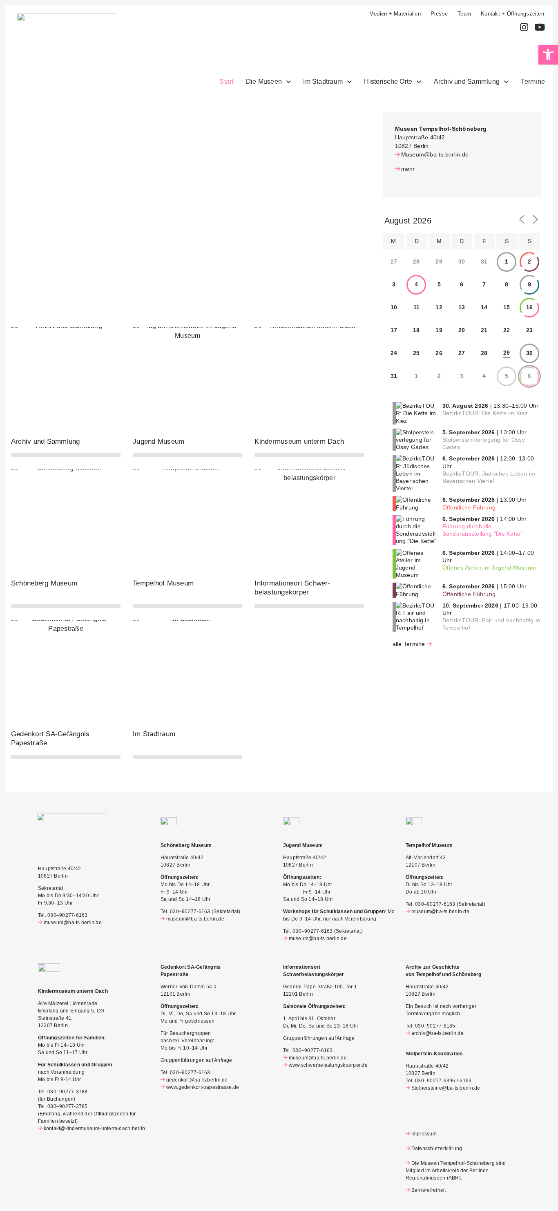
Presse (439, 14)
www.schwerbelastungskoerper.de (328, 1065)
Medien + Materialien (395, 14)
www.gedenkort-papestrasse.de (202, 1087)
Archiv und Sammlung (467, 81)
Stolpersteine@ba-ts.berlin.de (445, 1088)
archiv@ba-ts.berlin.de (437, 1033)
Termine (533, 81)
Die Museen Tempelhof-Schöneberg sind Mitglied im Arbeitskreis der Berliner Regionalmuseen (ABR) (456, 1170)
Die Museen (264, 81)
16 (529, 307)
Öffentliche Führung (469, 507)
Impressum (424, 1134)
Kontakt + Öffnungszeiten (512, 14)
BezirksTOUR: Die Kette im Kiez (485, 413)
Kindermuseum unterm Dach (299, 441)
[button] (548, 55)
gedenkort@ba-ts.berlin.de (197, 1080)
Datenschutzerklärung (436, 1148)
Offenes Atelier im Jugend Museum (489, 567)
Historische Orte (388, 81)
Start (226, 81)
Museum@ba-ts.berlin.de (435, 154)
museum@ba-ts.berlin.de (73, 922)
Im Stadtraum (323, 81)
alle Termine (409, 644)
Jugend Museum (158, 441)
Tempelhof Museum (163, 583)
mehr (408, 168)
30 (529, 353)
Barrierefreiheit (428, 1190)
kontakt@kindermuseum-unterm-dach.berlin (94, 1128)
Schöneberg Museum (44, 583)
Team (464, 14)
